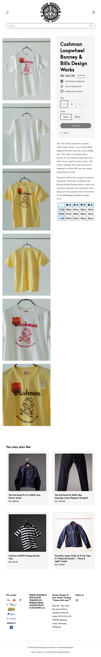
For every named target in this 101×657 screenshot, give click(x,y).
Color (62, 111)
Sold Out (76, 125)
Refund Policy (64, 652)
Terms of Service (38, 652)
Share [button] (66, 133)
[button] (7, 12)
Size (62, 97)
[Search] (91, 25)
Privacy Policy (51, 652)
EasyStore (69, 647)
